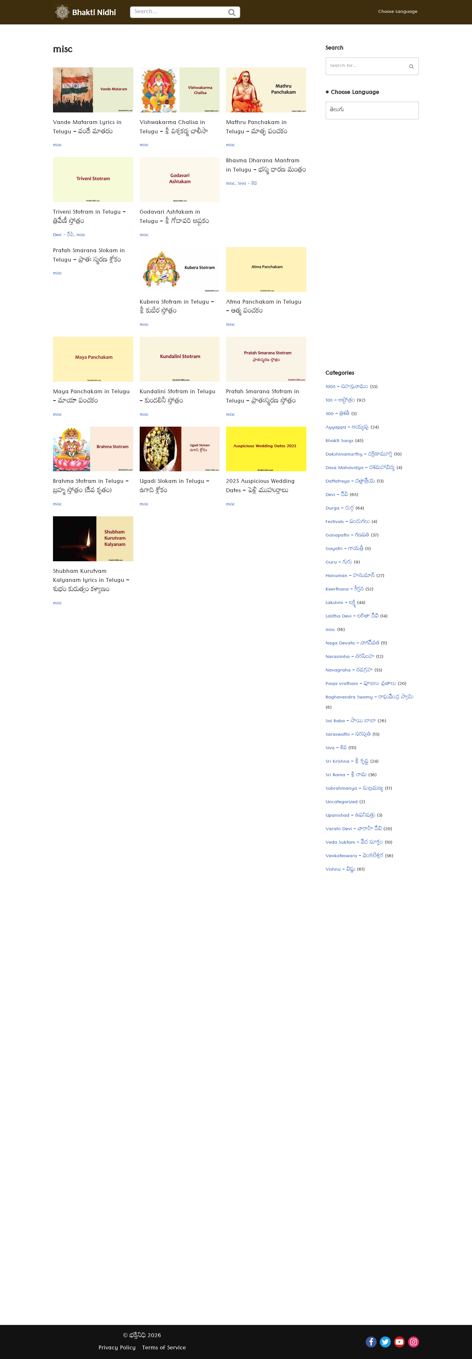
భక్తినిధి (137, 1336)
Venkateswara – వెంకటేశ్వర (354, 856)
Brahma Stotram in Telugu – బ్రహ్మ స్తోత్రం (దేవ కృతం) (91, 486)
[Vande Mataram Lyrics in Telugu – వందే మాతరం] (93, 89)
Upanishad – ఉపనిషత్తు (350, 816)
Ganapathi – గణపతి (347, 536)
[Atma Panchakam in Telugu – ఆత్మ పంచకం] (266, 269)
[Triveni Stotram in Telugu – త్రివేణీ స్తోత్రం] (93, 179)
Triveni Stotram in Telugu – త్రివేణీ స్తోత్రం (89, 217)
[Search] (232, 12)
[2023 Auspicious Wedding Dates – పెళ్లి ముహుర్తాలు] (266, 449)
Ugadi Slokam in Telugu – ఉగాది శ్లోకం (174, 486)
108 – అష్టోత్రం (340, 401)
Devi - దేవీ (63, 235)
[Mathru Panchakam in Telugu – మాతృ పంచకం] (266, 89)
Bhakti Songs (340, 441)
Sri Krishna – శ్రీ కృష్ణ (347, 762)
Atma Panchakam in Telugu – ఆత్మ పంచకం (264, 307)
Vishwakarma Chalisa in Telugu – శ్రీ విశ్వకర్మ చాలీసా (174, 127)
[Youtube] (399, 1342)
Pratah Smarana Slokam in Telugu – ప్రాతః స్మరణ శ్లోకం (89, 256)
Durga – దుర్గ (340, 509)
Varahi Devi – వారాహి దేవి (354, 829)
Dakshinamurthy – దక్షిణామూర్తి (359, 455)
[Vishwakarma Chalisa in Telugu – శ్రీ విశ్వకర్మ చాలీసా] (180, 89)
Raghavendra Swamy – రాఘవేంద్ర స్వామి (370, 698)
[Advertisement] (372, 249)
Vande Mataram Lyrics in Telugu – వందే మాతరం (87, 127)
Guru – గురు (339, 563)
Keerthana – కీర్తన (345, 590)
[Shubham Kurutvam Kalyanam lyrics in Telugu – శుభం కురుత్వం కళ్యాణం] (93, 538)
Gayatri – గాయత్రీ (344, 549)
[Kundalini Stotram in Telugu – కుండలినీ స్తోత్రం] (180, 359)
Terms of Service (164, 1349)
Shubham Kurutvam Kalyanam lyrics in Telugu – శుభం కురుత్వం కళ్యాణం (91, 581)
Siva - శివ (247, 184)
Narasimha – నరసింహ (350, 657)
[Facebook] (371, 1342)
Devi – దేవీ (337, 495)
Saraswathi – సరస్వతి (348, 735)
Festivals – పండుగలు (348, 522)
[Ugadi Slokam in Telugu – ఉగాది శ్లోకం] (180, 449)
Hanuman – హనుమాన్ (350, 576)
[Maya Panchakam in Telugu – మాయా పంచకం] (93, 359)
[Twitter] (385, 1342)
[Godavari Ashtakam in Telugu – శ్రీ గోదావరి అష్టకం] (180, 179)
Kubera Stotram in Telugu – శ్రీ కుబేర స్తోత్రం (177, 307)
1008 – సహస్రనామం (347, 387)
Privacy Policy (117, 1349)
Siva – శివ (336, 748)
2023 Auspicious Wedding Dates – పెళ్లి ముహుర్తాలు (260, 486)
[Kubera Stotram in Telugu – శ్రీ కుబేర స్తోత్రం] (180, 269)
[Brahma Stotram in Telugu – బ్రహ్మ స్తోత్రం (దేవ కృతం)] (93, 449)
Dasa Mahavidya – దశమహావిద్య (360, 468)
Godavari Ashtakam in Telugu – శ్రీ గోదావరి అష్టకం (174, 217)
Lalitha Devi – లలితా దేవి (352, 617)
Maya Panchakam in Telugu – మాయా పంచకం (91, 397)
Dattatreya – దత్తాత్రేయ (350, 482)
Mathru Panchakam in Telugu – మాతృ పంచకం (256, 127)
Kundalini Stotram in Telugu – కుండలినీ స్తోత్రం (177, 397)
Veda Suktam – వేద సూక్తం (354, 843)
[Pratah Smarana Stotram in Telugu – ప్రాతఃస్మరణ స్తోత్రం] (266, 359)
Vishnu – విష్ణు (340, 870)
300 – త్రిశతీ (338, 414)
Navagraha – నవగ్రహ (349, 671)
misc (57, 145)
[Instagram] (413, 1342)
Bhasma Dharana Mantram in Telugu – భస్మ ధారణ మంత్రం (266, 166)
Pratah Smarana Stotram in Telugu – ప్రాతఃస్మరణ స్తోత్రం (262, 397)
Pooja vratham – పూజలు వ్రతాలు (361, 684)
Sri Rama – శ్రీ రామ (346, 775)
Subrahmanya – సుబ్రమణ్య (354, 789)
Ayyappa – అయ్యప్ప (347, 428)
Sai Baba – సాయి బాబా (351, 721)
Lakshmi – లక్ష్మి (340, 603)
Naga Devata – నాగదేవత (352, 644)
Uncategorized (342, 802)
